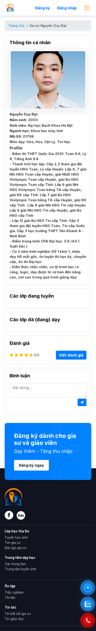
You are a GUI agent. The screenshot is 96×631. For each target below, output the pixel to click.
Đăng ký (42, 8)
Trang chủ (16, 25)
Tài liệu (10, 597)
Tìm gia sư (13, 542)
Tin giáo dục (14, 619)
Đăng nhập (67, 8)
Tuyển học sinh (16, 537)
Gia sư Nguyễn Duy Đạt (47, 25)
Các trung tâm (15, 564)
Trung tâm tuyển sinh (20, 569)
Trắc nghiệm (14, 592)
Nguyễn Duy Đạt (24, 114)
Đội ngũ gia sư (16, 548)
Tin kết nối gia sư (18, 614)
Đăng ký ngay (31, 465)
